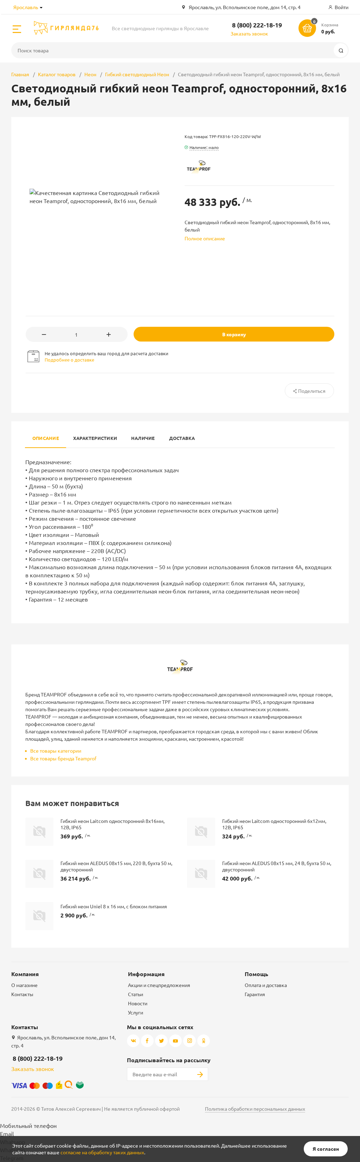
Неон (90, 74)
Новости (137, 1003)
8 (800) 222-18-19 (257, 25)
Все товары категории (55, 750)
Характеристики (95, 438)
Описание (45, 438)
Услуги (135, 1012)
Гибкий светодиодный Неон (137, 74)
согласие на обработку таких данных (102, 1152)
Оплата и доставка (266, 985)
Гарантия (255, 994)
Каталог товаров (57, 74)
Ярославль (25, 7)
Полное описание (205, 238)
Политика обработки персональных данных (255, 1108)
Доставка (182, 438)
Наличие (143, 438)
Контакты (22, 994)
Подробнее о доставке (69, 360)
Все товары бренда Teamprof (63, 758)
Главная (20, 74)
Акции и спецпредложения (159, 985)
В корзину (234, 334)
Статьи (135, 994)
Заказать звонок (249, 33)
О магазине (24, 985)
